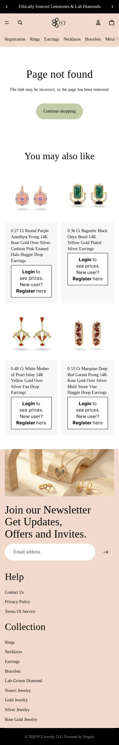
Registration (15, 39)
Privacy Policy (17, 601)
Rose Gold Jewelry (21, 719)
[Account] (98, 22)
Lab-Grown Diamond (23, 680)
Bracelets (93, 39)
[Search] (20, 22)
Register (25, 290)
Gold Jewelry (16, 700)
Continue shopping (59, 111)
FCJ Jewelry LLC (50, 737)
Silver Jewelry (17, 709)
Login (28, 271)
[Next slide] (112, 6)
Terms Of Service (20, 611)
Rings (35, 39)
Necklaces (72, 39)
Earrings (51, 39)
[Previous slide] (6, 6)
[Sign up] (106, 552)
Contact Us (14, 592)
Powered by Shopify (79, 737)
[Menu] (7, 23)
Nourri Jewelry (18, 690)
